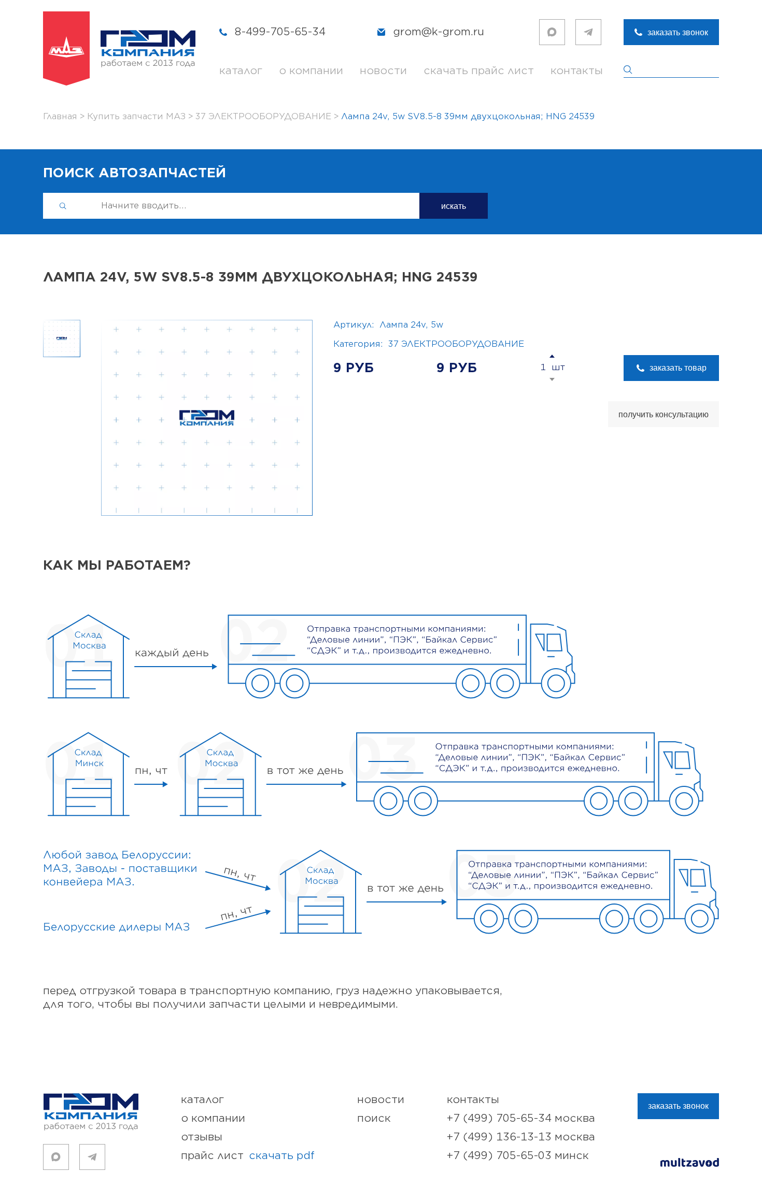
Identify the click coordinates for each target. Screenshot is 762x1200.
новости (383, 70)
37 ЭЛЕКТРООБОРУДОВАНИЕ (456, 344)
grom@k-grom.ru (438, 31)
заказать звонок (677, 32)
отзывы (201, 1137)
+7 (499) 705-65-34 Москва (521, 1118)
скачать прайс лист (479, 70)
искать (453, 206)
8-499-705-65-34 (280, 31)
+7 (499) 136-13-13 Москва (521, 1137)
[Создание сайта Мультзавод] (689, 1164)
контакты (577, 70)
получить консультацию (663, 414)
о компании (311, 70)
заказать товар (678, 367)
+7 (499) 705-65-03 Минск (518, 1155)
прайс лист (248, 1155)
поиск (374, 1118)
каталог (240, 70)
